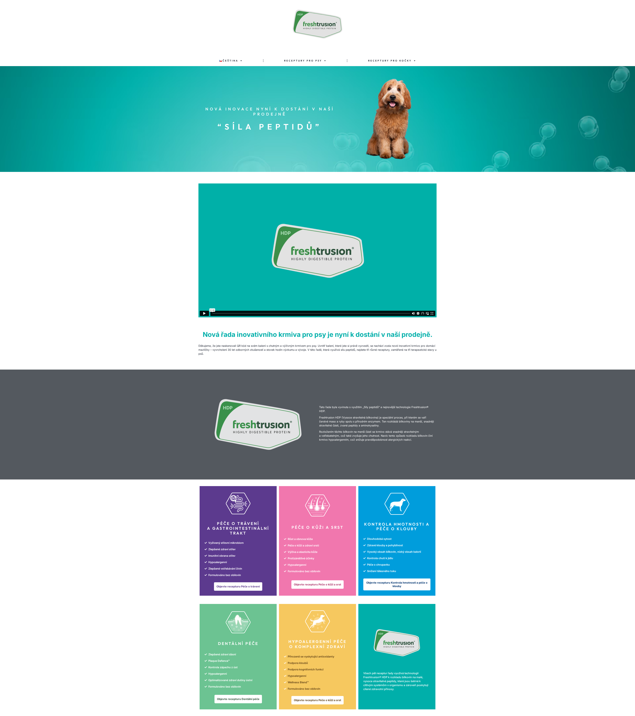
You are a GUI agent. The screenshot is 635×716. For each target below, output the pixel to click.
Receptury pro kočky (390, 60)
